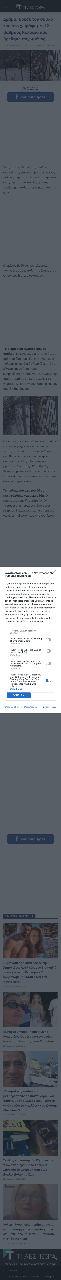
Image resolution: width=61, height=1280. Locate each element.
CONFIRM (19, 695)
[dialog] (30, 640)
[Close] (55, 573)
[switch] (48, 639)
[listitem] (30, 632)
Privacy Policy (49, 707)
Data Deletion (12, 707)
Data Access (30, 707)
